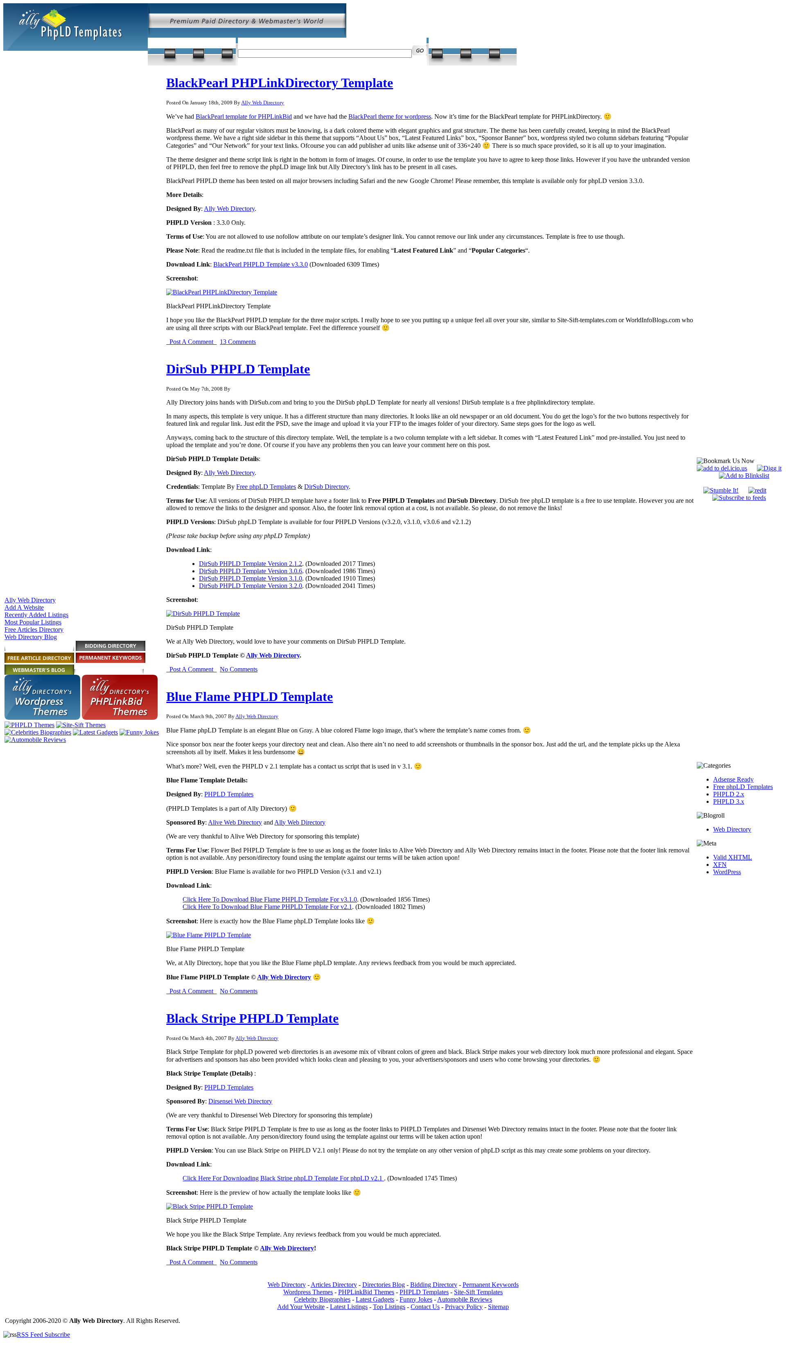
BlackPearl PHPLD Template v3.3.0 (260, 264)
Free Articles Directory (34, 629)
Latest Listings (349, 1306)
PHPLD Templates (228, 794)
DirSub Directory (326, 486)
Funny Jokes (416, 1299)
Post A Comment (191, 341)
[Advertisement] (739, 632)
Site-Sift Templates (478, 1291)
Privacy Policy (464, 1306)
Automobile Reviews (464, 1299)
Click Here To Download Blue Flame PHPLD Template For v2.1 (267, 906)
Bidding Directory (433, 1284)
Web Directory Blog (31, 636)
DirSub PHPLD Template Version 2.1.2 (250, 563)
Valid (732, 857)
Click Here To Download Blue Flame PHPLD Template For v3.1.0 (270, 899)
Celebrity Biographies (322, 1299)
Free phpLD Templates (266, 486)
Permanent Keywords (491, 1284)
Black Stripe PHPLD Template (252, 1018)
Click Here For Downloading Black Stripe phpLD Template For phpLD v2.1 (283, 1178)
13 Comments (238, 341)
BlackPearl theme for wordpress (389, 116)
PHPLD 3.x (728, 801)
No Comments (238, 669)
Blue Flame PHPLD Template (249, 696)
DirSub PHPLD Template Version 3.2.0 (250, 585)
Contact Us (425, 1306)
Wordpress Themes (308, 1291)
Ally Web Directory (30, 600)
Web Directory (732, 829)
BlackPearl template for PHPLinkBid (244, 116)
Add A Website (24, 607)
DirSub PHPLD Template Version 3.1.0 (250, 578)
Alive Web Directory (235, 822)
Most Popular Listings (33, 622)
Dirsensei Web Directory (240, 1101)
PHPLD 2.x (728, 794)
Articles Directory (334, 1284)
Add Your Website (301, 1306)
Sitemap (498, 1306)
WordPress (727, 871)
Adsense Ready (733, 779)
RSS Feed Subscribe (43, 1334)
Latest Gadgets (375, 1299)
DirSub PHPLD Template (238, 369)
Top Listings (389, 1306)
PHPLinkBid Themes (366, 1291)
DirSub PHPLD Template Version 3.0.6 (250, 570)
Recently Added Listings (36, 614)
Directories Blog (383, 1284)
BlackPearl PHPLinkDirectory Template (279, 82)
